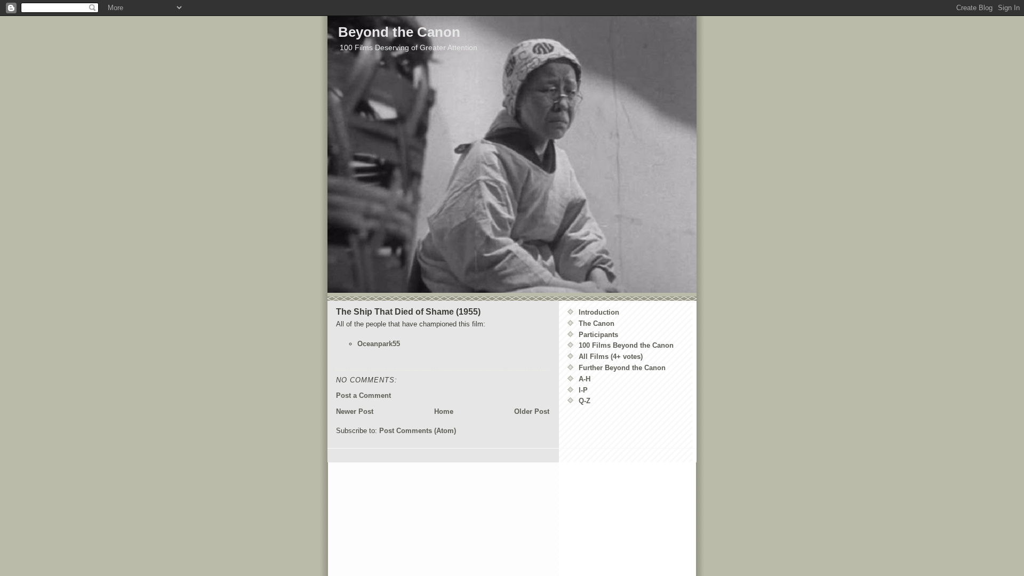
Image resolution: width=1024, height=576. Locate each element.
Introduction (599, 312)
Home (443, 411)
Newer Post (354, 411)
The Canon (596, 323)
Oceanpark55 (378, 344)
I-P (583, 390)
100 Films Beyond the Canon (626, 345)
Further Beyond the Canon (622, 368)
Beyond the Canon (399, 32)
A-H (584, 379)
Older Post (531, 411)
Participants (598, 335)
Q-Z (584, 401)
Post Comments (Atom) (417, 431)
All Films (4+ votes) (611, 357)
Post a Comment (363, 395)
